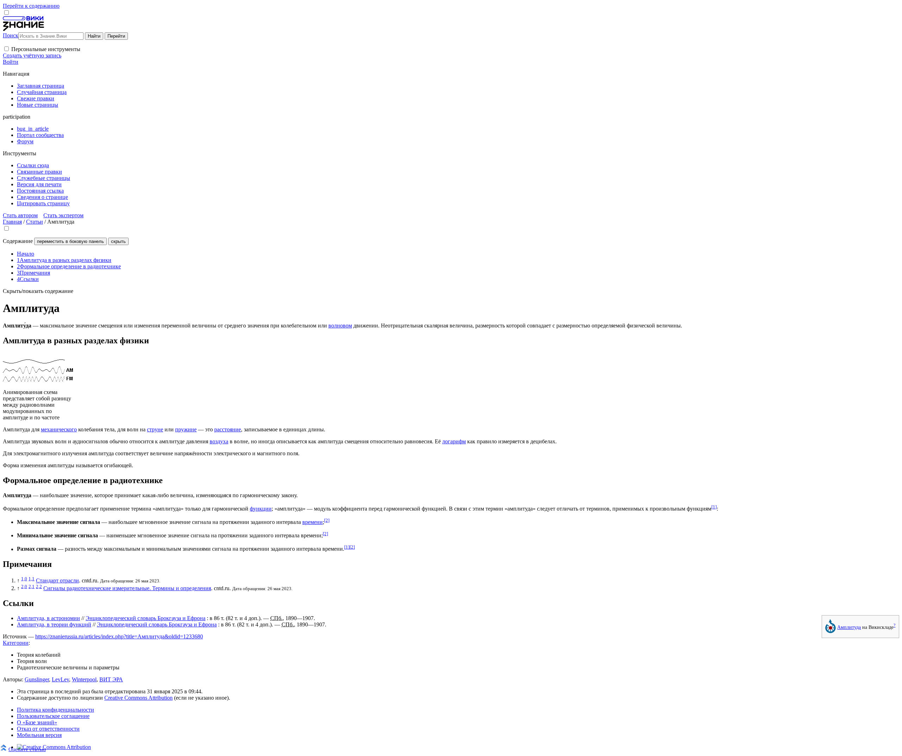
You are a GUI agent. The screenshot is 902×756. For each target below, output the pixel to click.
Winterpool (84, 679)
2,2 (39, 586)
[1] (714, 507)
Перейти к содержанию (31, 6)
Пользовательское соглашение (53, 716)
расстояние (227, 429)
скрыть (118, 241)
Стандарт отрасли (57, 580)
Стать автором (20, 215)
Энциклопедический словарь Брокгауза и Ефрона (145, 618)
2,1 (32, 586)
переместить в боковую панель (70, 241)
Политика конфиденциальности (55, 710)
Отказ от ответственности (48, 729)
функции (261, 509)
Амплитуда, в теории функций (54, 624)
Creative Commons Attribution (138, 698)
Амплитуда (849, 627)
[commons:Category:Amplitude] (830, 631)
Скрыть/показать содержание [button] (38, 291)
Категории (16, 643)
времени (312, 522)
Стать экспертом (63, 215)
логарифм (454, 441)
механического (59, 429)
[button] (6, 48)
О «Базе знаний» (37, 722)
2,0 (24, 586)
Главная (12, 222)
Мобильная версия (39, 735)
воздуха (219, 441)
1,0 (24, 578)
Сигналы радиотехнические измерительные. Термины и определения (127, 588)
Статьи (34, 222)
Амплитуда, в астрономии (48, 618)
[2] (326, 520)
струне (155, 429)
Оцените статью (27, 749)
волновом (340, 326)
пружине (186, 429)
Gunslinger (37, 679)
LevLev (60, 679)
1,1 (32, 578)
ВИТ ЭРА (111, 679)
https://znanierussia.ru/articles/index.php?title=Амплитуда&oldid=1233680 (119, 636)
